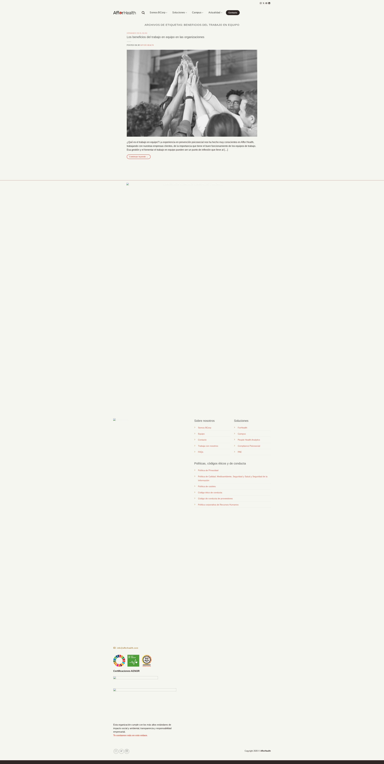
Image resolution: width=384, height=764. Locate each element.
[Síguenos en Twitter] (121, 751)
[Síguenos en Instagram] (261, 3)
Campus (196, 12)
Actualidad (214, 12)
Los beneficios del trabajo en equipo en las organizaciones (165, 37)
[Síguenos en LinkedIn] (269, 3)
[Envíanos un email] (266, 3)
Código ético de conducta (210, 492)
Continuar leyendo (138, 157)
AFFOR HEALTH (147, 45)
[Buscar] (143, 12)
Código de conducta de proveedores (215, 498)
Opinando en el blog (137, 33)
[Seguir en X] (263, 3)
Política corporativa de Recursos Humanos (218, 504)
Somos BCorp (157, 12)
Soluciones (178, 12)
